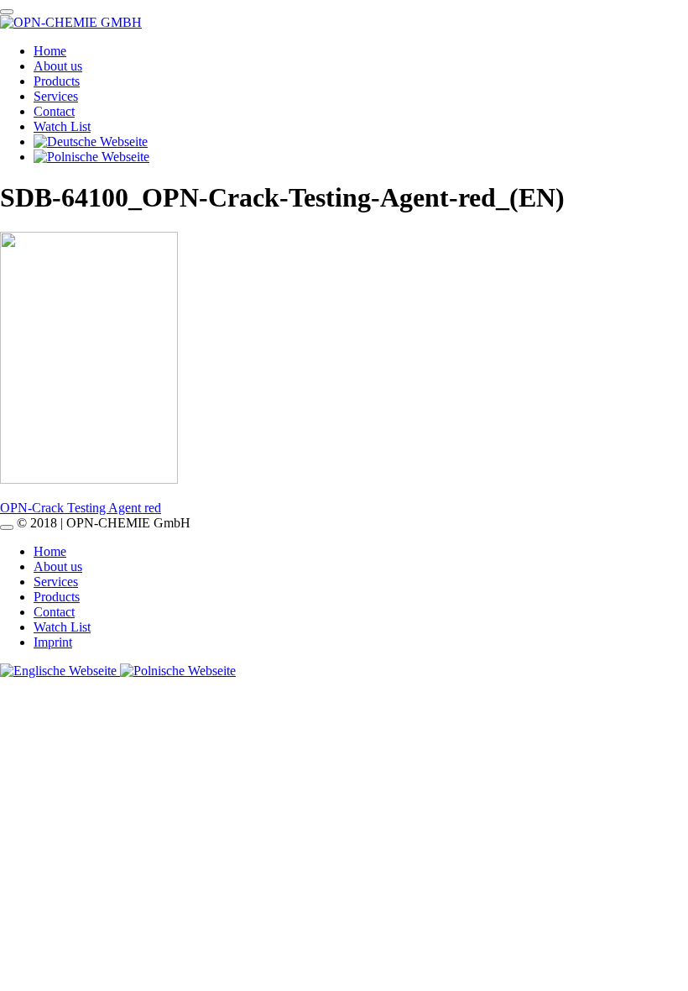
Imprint (53, 642)
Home (50, 51)
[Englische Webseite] (60, 670)
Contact (54, 111)
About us (58, 66)
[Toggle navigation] (6, 11)
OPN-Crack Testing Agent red (80, 508)
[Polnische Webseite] (178, 670)
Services (56, 96)
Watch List (62, 126)
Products (57, 81)
